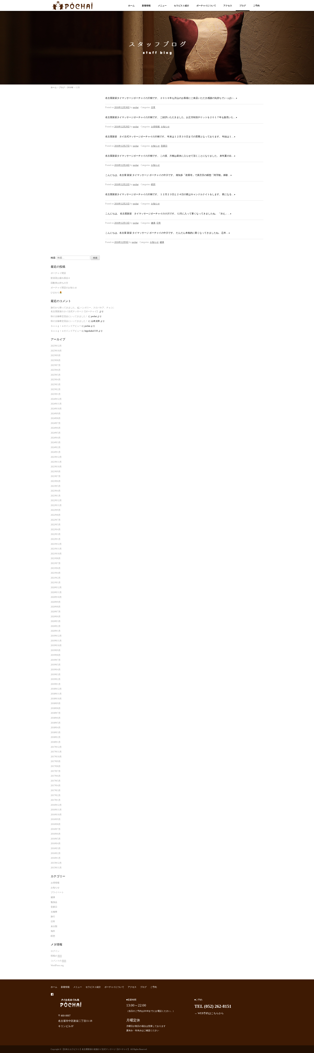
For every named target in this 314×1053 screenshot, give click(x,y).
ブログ (242, 5)
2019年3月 (56, 674)
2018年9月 (56, 703)
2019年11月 (56, 640)
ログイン (55, 951)
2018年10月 (56, 698)
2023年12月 (56, 457)
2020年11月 (56, 592)
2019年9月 (56, 650)
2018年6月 (56, 718)
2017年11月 (56, 751)
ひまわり (55, 292)
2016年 (70, 87)
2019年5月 (56, 664)
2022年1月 (56, 539)
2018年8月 (56, 708)
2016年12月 (56, 805)
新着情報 (146, 5)
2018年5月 (56, 723)
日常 (153, 107)
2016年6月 (56, 834)
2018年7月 (56, 713)
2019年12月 (56, 636)
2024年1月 (56, 452)
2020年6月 (56, 616)
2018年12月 (56, 689)
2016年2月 (56, 853)
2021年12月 (56, 544)
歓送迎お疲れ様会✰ (60, 278)
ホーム (131, 5)
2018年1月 (56, 742)
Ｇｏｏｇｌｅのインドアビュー (66, 326)
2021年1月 (56, 582)
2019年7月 (56, 660)
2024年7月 (56, 423)
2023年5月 (56, 486)
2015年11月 (56, 867)
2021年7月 (56, 563)
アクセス (227, 5)
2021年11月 (56, 548)
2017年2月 (56, 795)
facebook (52, 994)
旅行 (53, 916)
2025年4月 (56, 379)
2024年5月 (56, 433)
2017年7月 (56, 771)
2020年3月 (56, 621)
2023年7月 (56, 476)
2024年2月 (56, 447)
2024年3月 (56, 442)
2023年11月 (56, 462)
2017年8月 (56, 766)
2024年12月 (56, 399)
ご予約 (256, 5)
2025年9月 (56, 355)
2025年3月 (56, 384)
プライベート (57, 892)
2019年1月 (56, 684)
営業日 (164, 146)
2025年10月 (56, 350)
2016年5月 (56, 838)
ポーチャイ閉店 (58, 273)
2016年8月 (56, 824)
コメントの (58, 960)
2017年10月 (56, 756)
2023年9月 (56, 471)
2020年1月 (56, 631)
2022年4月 (56, 529)
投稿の (56, 956)
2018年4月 (56, 727)
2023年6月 (56, 481)
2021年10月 (56, 553)
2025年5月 (56, 375)
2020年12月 (56, 587)
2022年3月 (56, 534)
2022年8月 (56, 515)
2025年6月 (56, 370)
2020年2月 (56, 626)
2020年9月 (56, 602)
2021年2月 (56, 578)
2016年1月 (56, 858)
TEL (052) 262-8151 (212, 1006)
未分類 (54, 926)
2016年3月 (56, 848)
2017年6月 (56, 776)
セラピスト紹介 (181, 5)
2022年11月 (56, 505)
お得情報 (155, 126)
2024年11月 (56, 403)
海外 (53, 931)
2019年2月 (56, 679)
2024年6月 (56, 428)
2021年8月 (56, 558)
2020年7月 (56, 611)
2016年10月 (56, 814)
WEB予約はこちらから (211, 1013)
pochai (135, 107)
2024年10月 (56, 408)
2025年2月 (56, 389)
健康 (153, 223)
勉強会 (54, 902)
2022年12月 (56, 500)
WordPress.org (57, 965)
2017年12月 (56, 747)
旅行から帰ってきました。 (64, 307)
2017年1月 (56, 800)
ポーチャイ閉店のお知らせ (64, 287)
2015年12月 (56, 863)
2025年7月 (56, 365)
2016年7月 (56, 829)
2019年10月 (56, 645)
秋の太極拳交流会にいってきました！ (69, 316)
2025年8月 (56, 360)
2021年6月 (56, 568)
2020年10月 (56, 597)
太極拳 (54, 912)
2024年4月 (56, 437)
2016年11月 (56, 809)
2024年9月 (56, 413)
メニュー (162, 5)
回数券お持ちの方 (59, 283)
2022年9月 (56, 510)
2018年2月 (56, 737)
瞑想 (153, 184)
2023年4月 (56, 491)
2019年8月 (56, 655)
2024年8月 (56, 418)
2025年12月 (56, 346)
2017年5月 (56, 781)
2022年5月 (56, 524)
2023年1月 (56, 495)
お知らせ (165, 126)
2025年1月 (56, 394)
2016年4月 (56, 843)
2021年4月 (56, 573)
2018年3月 (56, 732)
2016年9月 (56, 819)
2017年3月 (56, 790)
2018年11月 (56, 693)
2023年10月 (56, 466)
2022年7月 (56, 520)
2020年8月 (56, 606)
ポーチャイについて (206, 5)
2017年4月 (56, 785)
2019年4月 (56, 669)
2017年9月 (56, 761)
